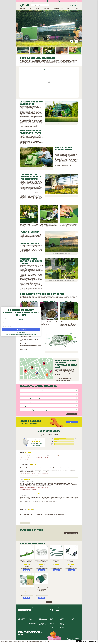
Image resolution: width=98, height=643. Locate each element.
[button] (71, 41)
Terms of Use (68, 638)
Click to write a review (36, 445)
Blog (40, 618)
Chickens (51, 618)
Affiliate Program (42, 622)
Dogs (51, 619)
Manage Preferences (92, 641)
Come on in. (20, 634)
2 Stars (52, 443)
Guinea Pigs (52, 623)
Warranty (30, 622)
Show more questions (71, 413)
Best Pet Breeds (53, 615)
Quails (72, 619)
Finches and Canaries (64, 622)
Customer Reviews (21, 618)
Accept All (78, 641)
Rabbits (51, 627)
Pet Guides (62, 615)
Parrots (51, 624)
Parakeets (73, 616)
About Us (19, 616)
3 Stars (52, 441)
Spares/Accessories (74, 11)
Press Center (20, 619)
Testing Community (42, 624)
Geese (51, 622)
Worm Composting (74, 622)
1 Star (52, 444)
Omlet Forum (41, 616)
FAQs (29, 618)
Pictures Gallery (42, 620)
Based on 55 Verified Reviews (36, 443)
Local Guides (41, 623)
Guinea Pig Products (29, 11)
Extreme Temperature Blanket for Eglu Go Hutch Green (41, 589)
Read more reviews (25, 522)
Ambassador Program (43, 619)
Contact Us (30, 616)
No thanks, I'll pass (21, 332)
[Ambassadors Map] (36, 368)
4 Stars (52, 439)
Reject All (84, 641)
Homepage (22, 11)
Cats (51, 616)
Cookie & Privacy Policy (70, 639)
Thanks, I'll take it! (21, 329)
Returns (29, 620)
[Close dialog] (39, 308)
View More (49, 602)
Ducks (51, 620)
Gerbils (61, 623)
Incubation (62, 627)
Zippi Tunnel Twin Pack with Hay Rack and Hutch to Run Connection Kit (26, 562)
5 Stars (52, 438)
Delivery (29, 619)
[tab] (49, 390)
